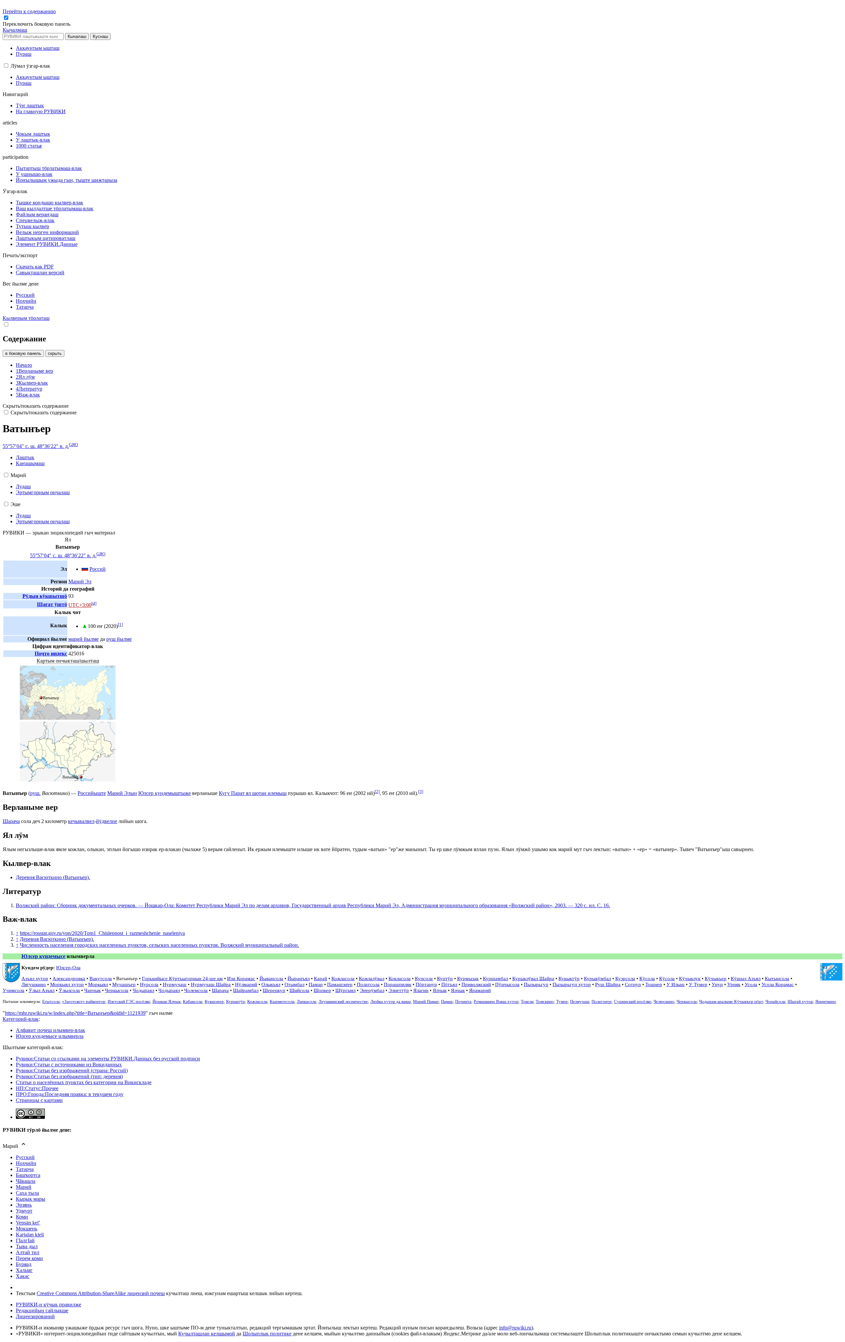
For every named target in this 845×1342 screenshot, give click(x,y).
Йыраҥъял (298, 978)
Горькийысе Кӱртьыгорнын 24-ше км (182, 978)
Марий (23, 1187)
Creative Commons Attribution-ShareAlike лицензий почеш (101, 1293)
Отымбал (294, 984)
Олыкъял (270, 984)
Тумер (562, 1001)
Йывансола (271, 978)
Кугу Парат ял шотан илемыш (253, 793)
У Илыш (675, 984)
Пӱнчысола (507, 984)
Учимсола (13, 990)
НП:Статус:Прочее (37, 1088)
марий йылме (83, 639)
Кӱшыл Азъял (745, 978)
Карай (320, 978)
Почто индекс (51, 653)
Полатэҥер (602, 1001)
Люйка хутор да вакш (390, 1001)
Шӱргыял (345, 990)
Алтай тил (27, 1252)
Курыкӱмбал (597, 978)
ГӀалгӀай (25, 1240)
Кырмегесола (282, 1001)
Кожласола (343, 978)
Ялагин (420, 990)
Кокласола (400, 978)
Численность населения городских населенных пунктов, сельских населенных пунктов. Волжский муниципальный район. (159, 945)
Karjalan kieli (30, 1234)
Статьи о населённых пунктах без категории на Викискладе (84, 1082)
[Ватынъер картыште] (68, 718)
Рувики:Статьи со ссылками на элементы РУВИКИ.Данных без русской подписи (108, 1058)
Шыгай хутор (800, 1001)
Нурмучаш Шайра (211, 984)
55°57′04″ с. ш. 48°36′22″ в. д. (36, 446)
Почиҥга (463, 1001)
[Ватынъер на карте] (68, 779)
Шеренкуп (274, 990)
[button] (37, 24)
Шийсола (299, 990)
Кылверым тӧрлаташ (26, 318)
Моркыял (98, 984)
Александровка (68, 978)
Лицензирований (35, 1316)
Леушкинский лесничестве (343, 1001)
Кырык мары (30, 1199)
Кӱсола (647, 978)
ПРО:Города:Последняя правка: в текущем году (69, 1094)
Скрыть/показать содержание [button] (36, 406)
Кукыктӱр (569, 978)
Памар (316, 984)
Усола (751, 984)
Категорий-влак (21, 1019)
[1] (120, 624)
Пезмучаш (579, 1001)
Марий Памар (426, 1001)
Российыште (92, 793)
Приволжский (476, 984)
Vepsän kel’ (28, 1222)
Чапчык (92, 990)
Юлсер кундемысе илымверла (50, 1036)
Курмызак (468, 978)
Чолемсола (196, 990)
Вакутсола (100, 978)
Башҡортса (28, 1175)
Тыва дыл (27, 1246)
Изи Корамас (241, 978)
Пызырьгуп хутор (572, 984)
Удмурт (24, 1211)
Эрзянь (24, 1205)
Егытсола (51, 1001)
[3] (420, 791)
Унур (717, 984)
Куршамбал (495, 978)
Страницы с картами (39, 1100)
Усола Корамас (777, 984)
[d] (93, 603)
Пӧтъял (449, 984)
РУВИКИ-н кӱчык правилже (48, 1304)
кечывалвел (81, 821)
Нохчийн (26, 1163)
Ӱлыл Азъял (41, 990)
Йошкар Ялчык (166, 1001)
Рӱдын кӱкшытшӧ (44, 596)
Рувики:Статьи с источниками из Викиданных (69, 1064)
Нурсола (149, 984)
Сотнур (633, 984)
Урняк (733, 984)
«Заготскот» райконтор (83, 1001)
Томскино (545, 1001)
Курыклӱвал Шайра (533, 978)
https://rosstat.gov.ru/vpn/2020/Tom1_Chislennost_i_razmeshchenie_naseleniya (102, 933)
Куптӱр (445, 978)
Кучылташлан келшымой (206, 1333)
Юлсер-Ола (68, 967)
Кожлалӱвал (371, 978)
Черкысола (116, 990)
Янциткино (825, 1001)
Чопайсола (775, 1001)
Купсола (424, 978)
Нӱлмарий (246, 984)
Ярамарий (480, 990)
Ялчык (440, 990)
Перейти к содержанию (29, 11)
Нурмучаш (174, 984)
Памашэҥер (340, 984)
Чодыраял (143, 990)
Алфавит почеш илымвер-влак (50, 1030)
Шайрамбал (245, 990)
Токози (527, 1001)
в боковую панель (23, 353)
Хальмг (24, 1270)
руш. (35, 793)
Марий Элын (122, 793)
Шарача (11, 821)
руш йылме (119, 639)
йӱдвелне (106, 821)
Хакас (22, 1276)
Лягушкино (33, 984)
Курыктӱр (235, 1001)
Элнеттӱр (399, 990)
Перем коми (29, 1258)
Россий (97, 569)
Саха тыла (27, 1193)
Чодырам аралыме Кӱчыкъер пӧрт (731, 1001)
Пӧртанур (426, 984)
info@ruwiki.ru (515, 1327)
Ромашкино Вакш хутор (496, 1001)
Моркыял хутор (67, 984)
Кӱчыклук (689, 978)
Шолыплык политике (267, 1333)
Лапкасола (306, 1001)
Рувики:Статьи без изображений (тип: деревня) (69, 1076)
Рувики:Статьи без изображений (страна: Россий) (72, 1070)
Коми (22, 1217)
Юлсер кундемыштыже (164, 793)
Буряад (23, 1264)
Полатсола (368, 984)
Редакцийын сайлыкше (42, 1310)
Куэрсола (625, 978)
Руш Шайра (608, 984)
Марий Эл (79, 581)
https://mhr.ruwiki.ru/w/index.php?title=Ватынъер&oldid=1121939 (75, 1013)
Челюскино (664, 1001)
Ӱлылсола (69, 990)
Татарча (25, 1169)
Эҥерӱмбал (372, 990)
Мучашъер (124, 984)
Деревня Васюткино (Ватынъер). (53, 877)
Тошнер (653, 984)
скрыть (55, 353)
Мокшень (26, 1228)
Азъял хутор (34, 978)
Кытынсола (777, 978)
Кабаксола (192, 1001)
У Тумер (698, 984)
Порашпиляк (397, 984)
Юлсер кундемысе (43, 956)
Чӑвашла (25, 1181)
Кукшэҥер (214, 1001)
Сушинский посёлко (632, 1001)
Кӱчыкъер (716, 978)
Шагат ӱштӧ (52, 604)
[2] (377, 791)
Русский (25, 1157)
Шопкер (322, 990)
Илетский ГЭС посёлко (129, 1001)
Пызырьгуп (536, 984)
